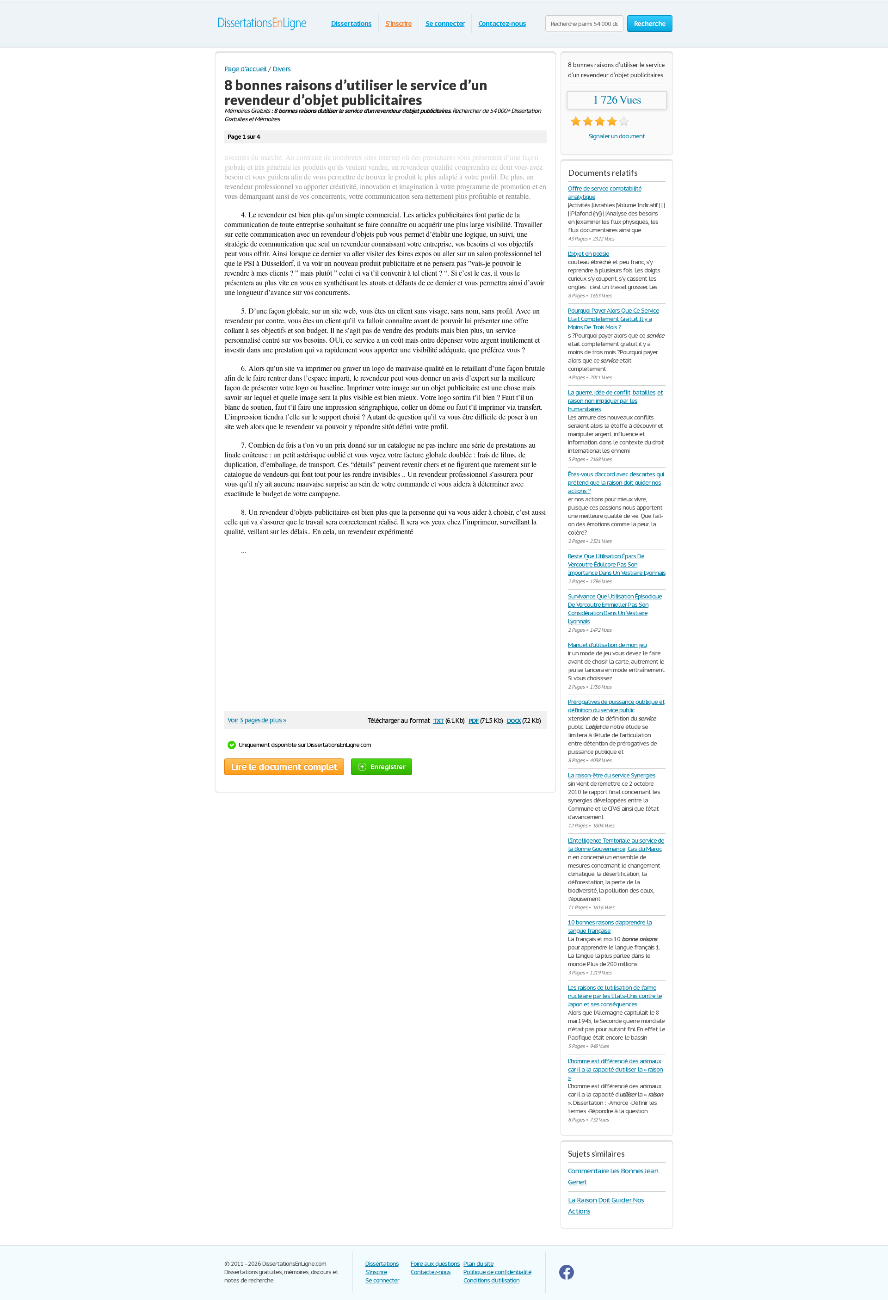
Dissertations (351, 23)
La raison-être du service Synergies (611, 775)
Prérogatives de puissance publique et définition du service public (616, 706)
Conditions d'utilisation (491, 1280)
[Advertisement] (380, 637)
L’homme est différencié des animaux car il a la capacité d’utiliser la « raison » (615, 1069)
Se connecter (445, 23)
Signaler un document (616, 136)
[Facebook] (566, 1278)
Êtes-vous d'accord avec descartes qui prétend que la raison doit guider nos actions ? (616, 482)
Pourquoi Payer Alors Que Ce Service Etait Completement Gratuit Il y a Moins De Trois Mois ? (613, 319)
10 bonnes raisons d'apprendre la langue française (610, 926)
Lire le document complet (284, 767)
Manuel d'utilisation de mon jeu (607, 645)
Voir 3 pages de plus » (257, 720)
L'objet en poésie (588, 254)
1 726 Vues (617, 99)
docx (514, 720)
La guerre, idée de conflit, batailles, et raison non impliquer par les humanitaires (615, 400)
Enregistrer (387, 766)
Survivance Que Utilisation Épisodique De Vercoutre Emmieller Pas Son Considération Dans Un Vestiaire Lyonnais (615, 608)
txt (438, 720)
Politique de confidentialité (497, 1272)
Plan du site (478, 1264)
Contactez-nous (501, 23)
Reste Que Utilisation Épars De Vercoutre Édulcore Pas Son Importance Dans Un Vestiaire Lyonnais (617, 564)
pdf (474, 720)
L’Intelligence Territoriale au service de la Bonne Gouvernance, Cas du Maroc (616, 845)
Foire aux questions (435, 1264)
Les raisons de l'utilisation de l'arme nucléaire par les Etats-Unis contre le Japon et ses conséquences (614, 996)
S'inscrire (398, 23)
